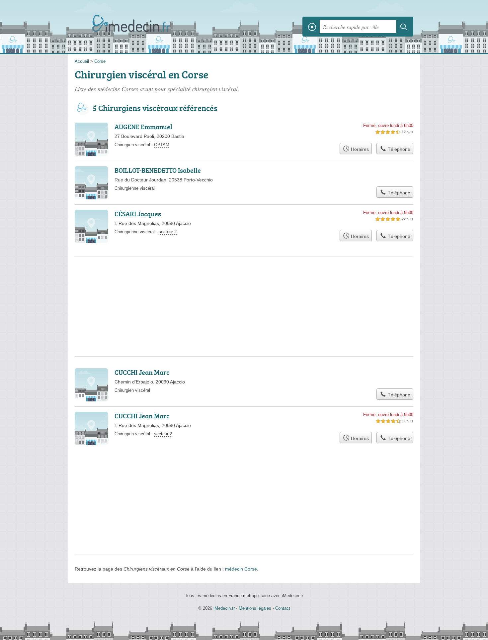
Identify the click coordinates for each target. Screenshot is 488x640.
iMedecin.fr (148, 26)
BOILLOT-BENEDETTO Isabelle (158, 170)
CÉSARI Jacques (138, 213)
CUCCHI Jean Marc (142, 372)
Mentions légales (255, 608)
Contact (282, 608)
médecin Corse (241, 569)
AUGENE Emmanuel (143, 126)
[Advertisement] (244, 283)
